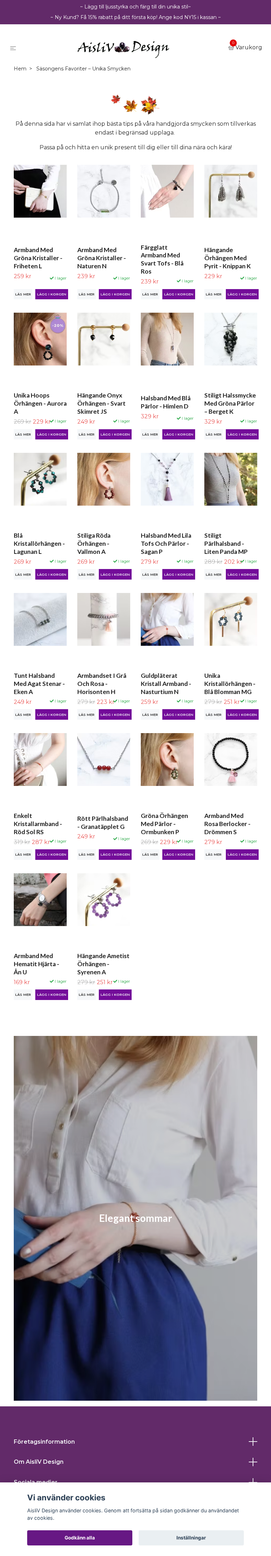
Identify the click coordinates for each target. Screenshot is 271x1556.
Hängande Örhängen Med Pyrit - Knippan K (227, 258)
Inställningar (191, 1538)
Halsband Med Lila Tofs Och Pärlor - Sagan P (166, 543)
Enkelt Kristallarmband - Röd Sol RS (38, 824)
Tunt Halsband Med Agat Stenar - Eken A (39, 683)
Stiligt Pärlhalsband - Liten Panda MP (226, 543)
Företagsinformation (44, 1441)
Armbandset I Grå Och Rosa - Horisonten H (101, 683)
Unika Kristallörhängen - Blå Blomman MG (229, 683)
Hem (20, 68)
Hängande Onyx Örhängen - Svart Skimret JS (101, 403)
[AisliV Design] (123, 48)
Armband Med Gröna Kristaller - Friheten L (38, 258)
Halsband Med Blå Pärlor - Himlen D (166, 402)
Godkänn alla (80, 1538)
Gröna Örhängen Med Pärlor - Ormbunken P (164, 824)
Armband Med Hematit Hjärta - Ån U (36, 964)
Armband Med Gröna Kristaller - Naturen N (101, 258)
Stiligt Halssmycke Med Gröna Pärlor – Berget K (230, 403)
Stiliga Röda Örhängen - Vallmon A (93, 543)
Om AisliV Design (39, 1461)
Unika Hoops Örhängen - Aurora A (40, 403)
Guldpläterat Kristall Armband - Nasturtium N (166, 683)
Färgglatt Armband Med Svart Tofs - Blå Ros (162, 259)
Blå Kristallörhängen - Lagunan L (39, 543)
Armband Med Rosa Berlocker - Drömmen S (227, 824)
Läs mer (23, 294)
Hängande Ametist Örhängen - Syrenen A (103, 964)
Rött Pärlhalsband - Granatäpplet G (102, 822)
